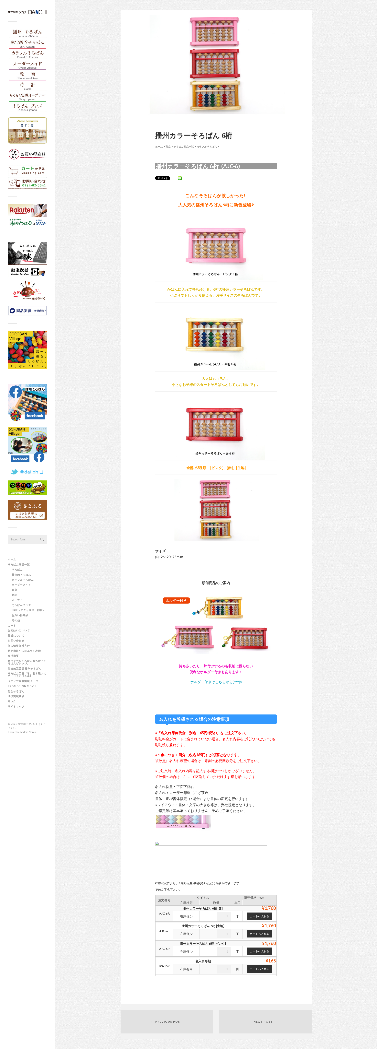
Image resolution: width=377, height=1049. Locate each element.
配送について (16, 635)
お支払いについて (19, 630)
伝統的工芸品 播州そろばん (24, 668)
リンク (12, 701)
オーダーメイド (21, 584)
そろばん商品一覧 (19, 564)
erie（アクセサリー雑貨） (28, 610)
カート (12, 625)
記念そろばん (16, 691)
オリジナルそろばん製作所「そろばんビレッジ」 (27, 662)
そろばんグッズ (21, 605)
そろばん (17, 569)
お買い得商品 (20, 615)
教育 (14, 589)
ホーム (12, 559)
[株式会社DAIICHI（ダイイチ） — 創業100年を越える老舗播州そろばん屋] (27, 12)
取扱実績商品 (16, 696)
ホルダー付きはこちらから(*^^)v (216, 682)
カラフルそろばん (23, 579)
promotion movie (23, 686)
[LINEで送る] (180, 178)
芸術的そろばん (21, 574)
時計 (14, 594)
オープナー (19, 600)
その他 (16, 620)
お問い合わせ (16, 640)
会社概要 (13, 655)
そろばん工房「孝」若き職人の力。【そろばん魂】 (27, 675)
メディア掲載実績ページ (23, 681)
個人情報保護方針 (19, 645)
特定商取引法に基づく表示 (24, 650)
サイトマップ (16, 706)
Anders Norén (28, 732)
